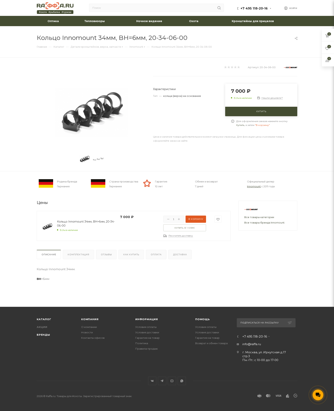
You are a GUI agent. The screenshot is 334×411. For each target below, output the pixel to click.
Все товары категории (259, 217)
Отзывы (106, 254)
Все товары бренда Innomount (264, 222)
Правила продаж (146, 348)
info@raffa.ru (251, 344)
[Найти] (219, 8)
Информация (146, 319)
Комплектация (78, 254)
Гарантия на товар (147, 337)
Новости (87, 332)
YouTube (172, 381)
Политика (141, 343)
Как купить (131, 254)
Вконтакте (152, 381)
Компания (89, 319)
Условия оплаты (146, 326)
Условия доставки (147, 332)
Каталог (44, 319)
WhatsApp (182, 381)
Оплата (156, 254)
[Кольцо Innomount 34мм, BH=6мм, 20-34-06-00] (91, 112)
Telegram (162, 381)
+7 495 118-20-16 (254, 8)
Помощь (202, 319)
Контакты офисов (93, 337)
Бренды (43, 334)
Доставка (180, 254)
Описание (49, 254)
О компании (89, 326)
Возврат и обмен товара (211, 343)
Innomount (254, 186)
